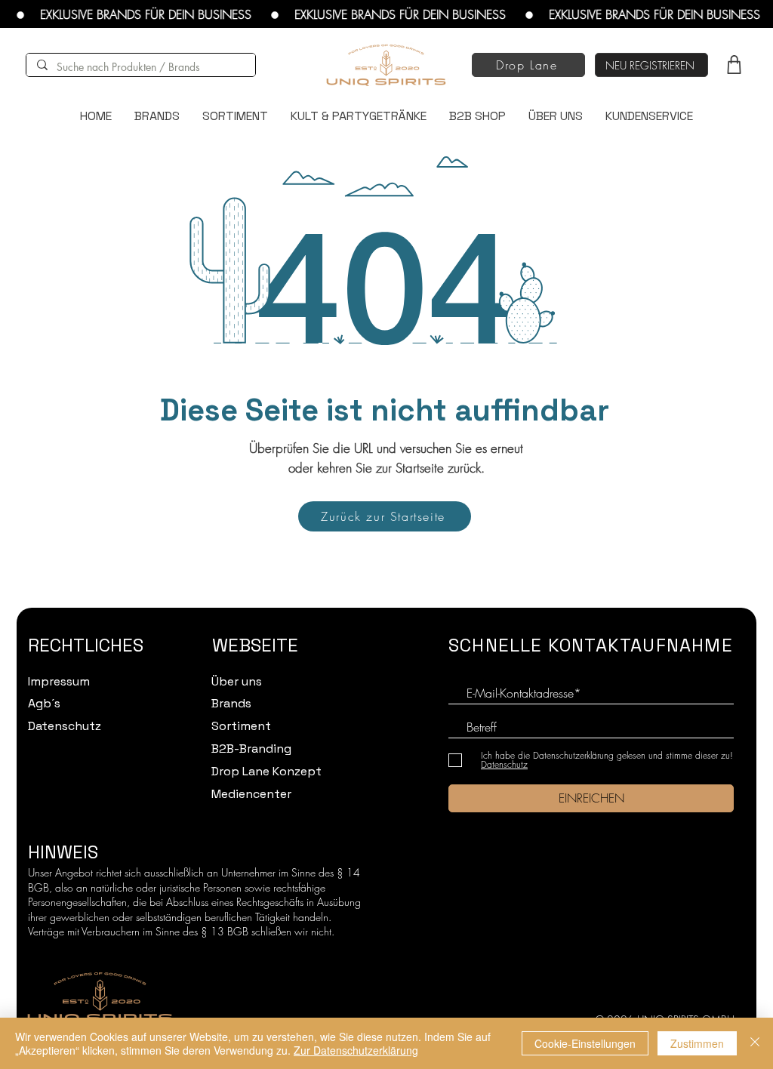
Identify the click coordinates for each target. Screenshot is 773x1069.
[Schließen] (755, 1043)
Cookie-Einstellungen (585, 1043)
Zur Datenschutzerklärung (356, 1050)
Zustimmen (697, 1043)
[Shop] (733, 64)
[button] (651, 65)
